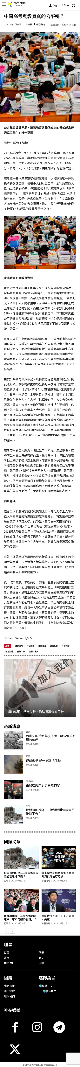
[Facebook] (15, 1027)
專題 (28, 732)
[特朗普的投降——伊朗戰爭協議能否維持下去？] (13, 814)
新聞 (30, 24)
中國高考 (31, 646)
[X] (15, 1049)
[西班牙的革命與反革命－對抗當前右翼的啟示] (13, 740)
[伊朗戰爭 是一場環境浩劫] (13, 764)
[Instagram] (37, 1027)
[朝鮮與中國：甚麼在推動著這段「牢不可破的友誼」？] (21, 900)
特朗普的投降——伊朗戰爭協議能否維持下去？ (50, 811)
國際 (28, 756)
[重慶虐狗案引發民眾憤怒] (13, 789)
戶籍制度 (66, 646)
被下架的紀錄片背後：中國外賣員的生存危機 (58, 874)
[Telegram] (59, 1027)
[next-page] (12, 931)
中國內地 (40, 24)
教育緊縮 (9, 651)
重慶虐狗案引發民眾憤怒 (43, 785)
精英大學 (21, 651)
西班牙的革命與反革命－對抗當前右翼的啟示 (51, 738)
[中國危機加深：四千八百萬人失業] (59, 900)
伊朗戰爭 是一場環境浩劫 (43, 760)
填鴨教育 (54, 646)
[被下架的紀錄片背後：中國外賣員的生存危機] (59, 857)
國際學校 (42, 646)
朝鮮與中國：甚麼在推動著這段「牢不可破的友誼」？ (20, 917)
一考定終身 (18, 646)
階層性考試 (33, 651)
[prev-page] (6, 931)
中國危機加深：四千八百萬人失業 (58, 917)
